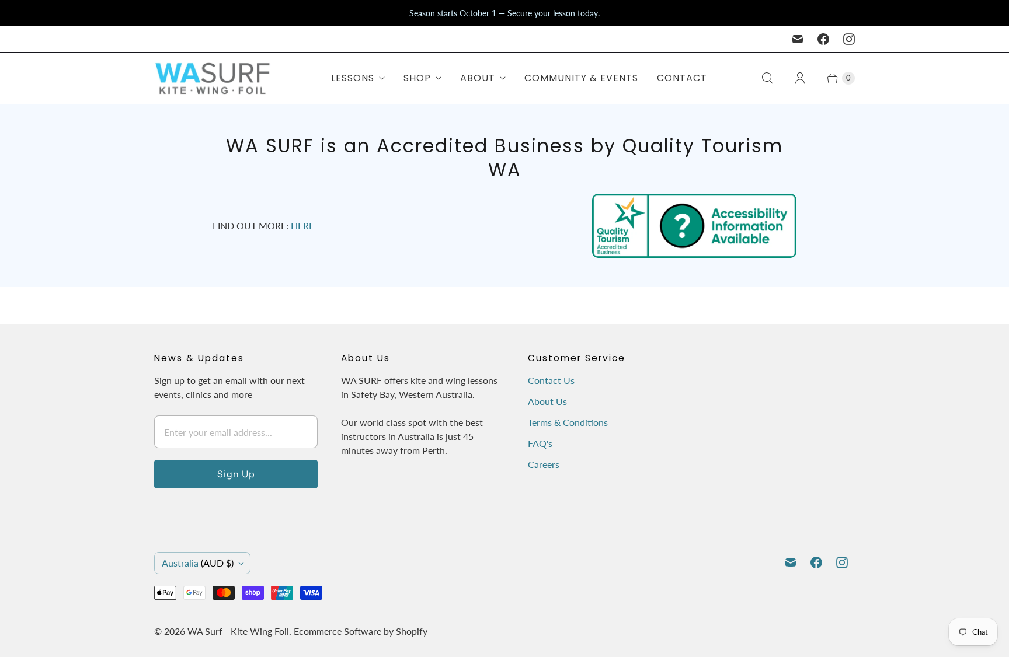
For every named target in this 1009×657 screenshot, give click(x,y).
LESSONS (352, 78)
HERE (302, 225)
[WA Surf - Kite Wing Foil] (212, 78)
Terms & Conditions (568, 422)
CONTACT (682, 78)
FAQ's (540, 443)
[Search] (767, 78)
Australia (198, 562)
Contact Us (551, 380)
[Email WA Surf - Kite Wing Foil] (797, 39)
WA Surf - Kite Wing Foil (238, 631)
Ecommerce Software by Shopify (360, 631)
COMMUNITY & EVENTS (581, 78)
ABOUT (477, 78)
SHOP (417, 78)
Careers (543, 464)
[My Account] (800, 78)
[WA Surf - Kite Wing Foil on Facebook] (823, 39)
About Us (547, 401)
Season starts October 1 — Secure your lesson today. (504, 13)
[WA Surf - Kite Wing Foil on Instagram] (849, 39)
